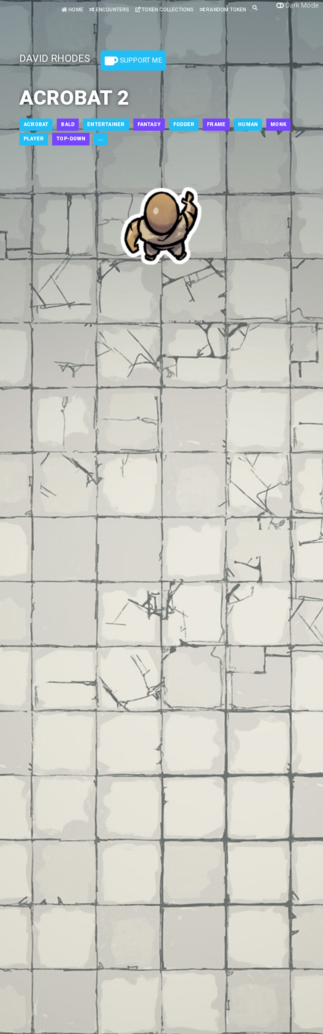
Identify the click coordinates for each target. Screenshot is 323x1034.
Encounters (111, 10)
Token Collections (167, 10)
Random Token (225, 10)
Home (75, 10)
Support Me (140, 60)
